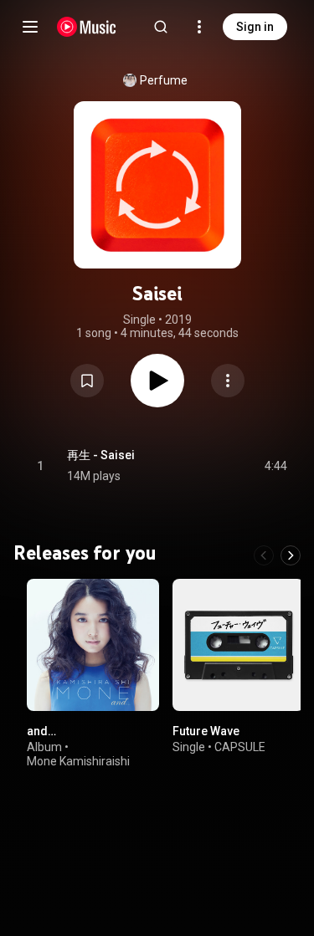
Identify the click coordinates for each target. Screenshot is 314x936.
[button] (87, 380)
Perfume (164, 80)
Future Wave (205, 730)
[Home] (86, 27)
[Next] (290, 555)
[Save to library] (87, 381)
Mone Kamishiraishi (78, 761)
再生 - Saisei (101, 455)
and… (41, 730)
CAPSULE (239, 747)
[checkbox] (275, 466)
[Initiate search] (160, 26)
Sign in (255, 26)
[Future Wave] (238, 645)
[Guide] (30, 27)
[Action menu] (228, 380)
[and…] (93, 645)
